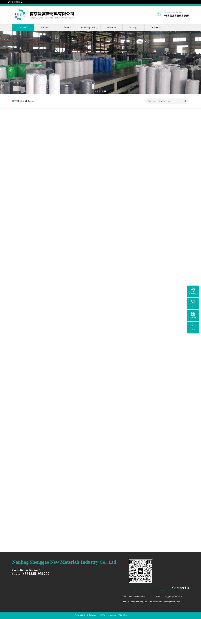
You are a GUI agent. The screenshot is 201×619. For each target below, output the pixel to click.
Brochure (111, 27)
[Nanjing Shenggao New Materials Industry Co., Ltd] (46, 20)
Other (22, 195)
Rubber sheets (26, 154)
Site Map (123, 615)
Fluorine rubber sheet (30, 174)
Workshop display (89, 27)
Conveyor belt (26, 185)
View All (177, 138)
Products (67, 27)
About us (45, 27)
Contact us (156, 27)
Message (134, 27)
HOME (23, 27)
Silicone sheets (27, 164)
